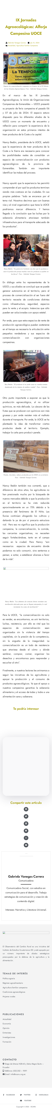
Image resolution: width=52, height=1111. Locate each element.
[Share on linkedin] (26, 823)
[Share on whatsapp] (26, 838)
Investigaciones (9, 1037)
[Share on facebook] (26, 809)
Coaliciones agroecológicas (14, 992)
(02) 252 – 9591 (20, 1070)
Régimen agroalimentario (13, 983)
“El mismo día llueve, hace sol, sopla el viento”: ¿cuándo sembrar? (25, 774)
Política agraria (9, 978)
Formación (7, 1041)
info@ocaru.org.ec (18, 1074)
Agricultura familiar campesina (27, 45)
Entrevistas (7, 1032)
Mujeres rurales (9, 996)
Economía (7, 1023)
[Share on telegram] (26, 831)
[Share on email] (26, 845)
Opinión (6, 1028)
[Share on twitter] (26, 816)
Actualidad (11, 45)
